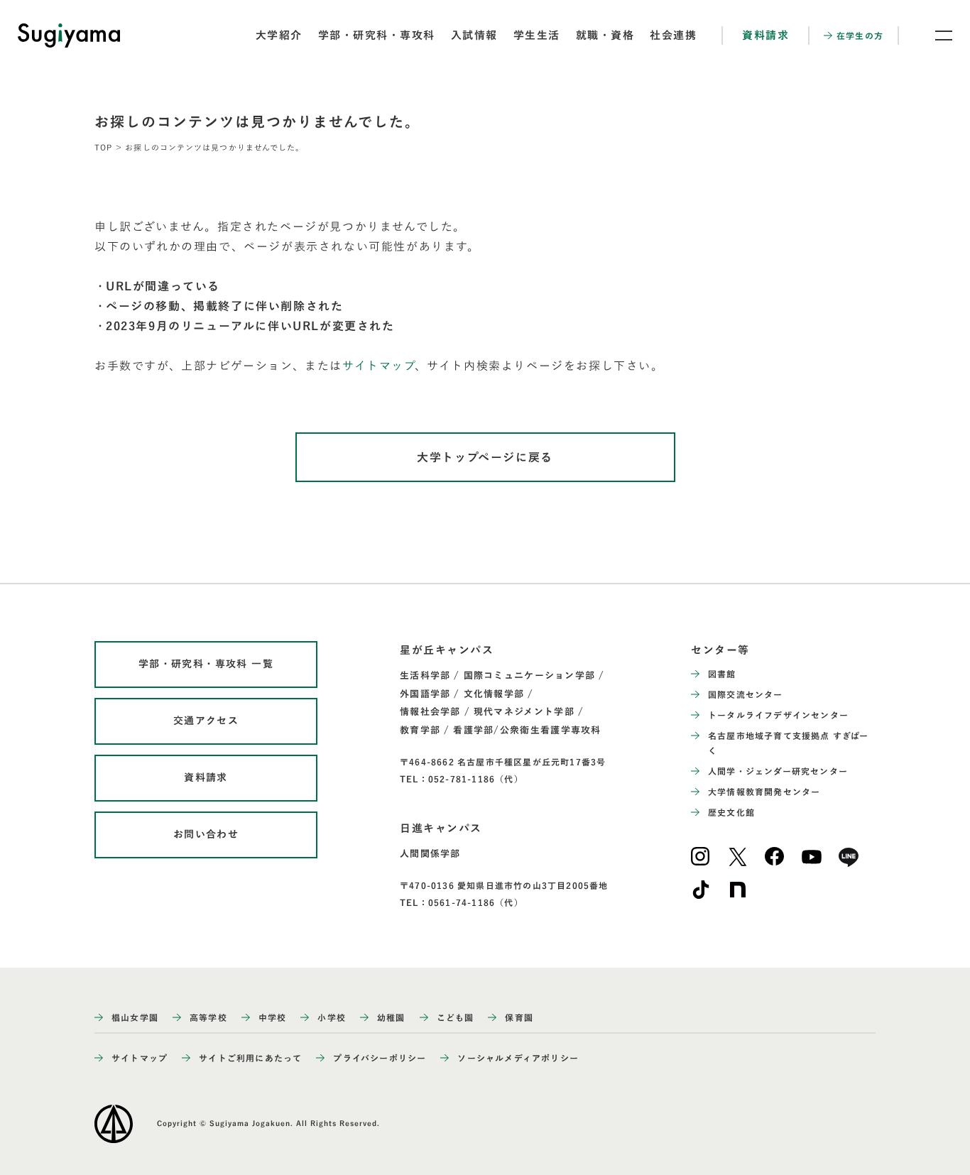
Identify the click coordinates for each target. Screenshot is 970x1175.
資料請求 (765, 35)
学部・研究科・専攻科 (376, 35)
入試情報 (474, 35)
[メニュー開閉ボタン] (934, 35)
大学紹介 (279, 35)
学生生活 (536, 35)
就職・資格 (605, 35)
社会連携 (673, 35)
